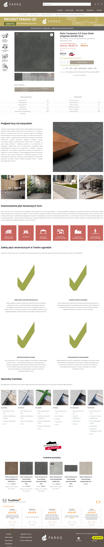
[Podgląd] (15, 473)
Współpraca (8, 543)
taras (95, 68)
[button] (51, 34)
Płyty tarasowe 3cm (47, 15)
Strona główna (23, 15)
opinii (20, 502)
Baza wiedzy (8, 540)
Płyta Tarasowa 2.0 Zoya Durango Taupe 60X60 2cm (86, 479)
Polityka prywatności (26, 537)
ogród (75, 68)
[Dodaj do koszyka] (15, 464)
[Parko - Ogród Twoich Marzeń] (12, 4)
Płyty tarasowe (34, 15)
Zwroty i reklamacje (26, 540)
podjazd (90, 68)
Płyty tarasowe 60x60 (93, 72)
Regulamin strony (26, 534)
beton (70, 68)
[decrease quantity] (61, 62)
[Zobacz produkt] (15, 467)
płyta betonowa (82, 68)
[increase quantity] (68, 62)
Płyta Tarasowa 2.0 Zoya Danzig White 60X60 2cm (56, 479)
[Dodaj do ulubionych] (15, 470)
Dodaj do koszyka (82, 62)
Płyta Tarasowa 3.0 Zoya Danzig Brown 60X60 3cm (11, 479)
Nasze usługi (8, 537)
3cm (67, 68)
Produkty (8, 534)
